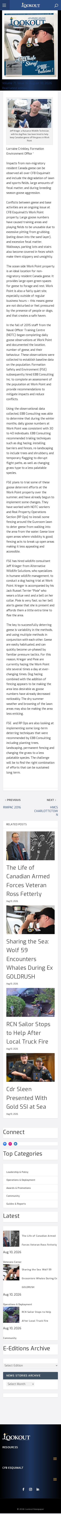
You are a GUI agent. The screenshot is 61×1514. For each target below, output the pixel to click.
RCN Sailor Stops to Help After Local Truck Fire (28, 1033)
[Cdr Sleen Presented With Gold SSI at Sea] (30, 1067)
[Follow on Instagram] (31, 1489)
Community (13, 1196)
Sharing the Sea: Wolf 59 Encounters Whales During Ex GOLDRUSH (29, 959)
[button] (5, 5)
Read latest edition (14, 88)
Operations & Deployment (20, 1180)
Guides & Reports (16, 1203)
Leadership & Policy (17, 1172)
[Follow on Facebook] (23, 1489)
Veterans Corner (12, 1262)
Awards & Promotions (18, 1188)
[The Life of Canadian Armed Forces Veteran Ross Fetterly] (30, 845)
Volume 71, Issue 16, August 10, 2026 (27, 83)
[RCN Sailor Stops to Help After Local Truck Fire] (30, 1002)
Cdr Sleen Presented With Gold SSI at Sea (26, 1098)
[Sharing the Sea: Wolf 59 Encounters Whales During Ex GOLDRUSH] (30, 919)
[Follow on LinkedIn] (38, 1489)
